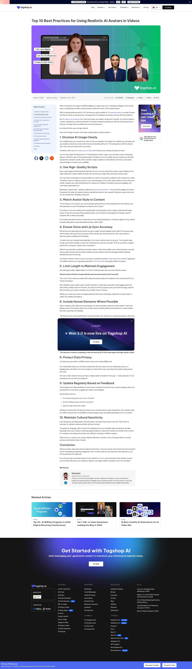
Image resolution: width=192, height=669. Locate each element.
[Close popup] (131, 321)
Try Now (96, 342)
